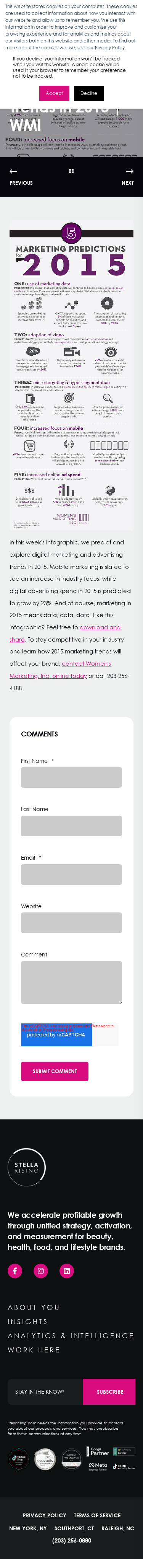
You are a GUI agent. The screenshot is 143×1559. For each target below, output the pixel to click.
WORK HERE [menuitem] (34, 1350)
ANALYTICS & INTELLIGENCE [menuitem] (71, 1335)
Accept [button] (54, 93)
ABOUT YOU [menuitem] (34, 1307)
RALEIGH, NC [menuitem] (117, 1528)
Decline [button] (88, 93)
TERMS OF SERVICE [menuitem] (97, 1515)
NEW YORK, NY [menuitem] (28, 1528)
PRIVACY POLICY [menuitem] (44, 1515)
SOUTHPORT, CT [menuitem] (74, 1528)
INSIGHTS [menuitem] (28, 1321)
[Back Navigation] (71, 171)
